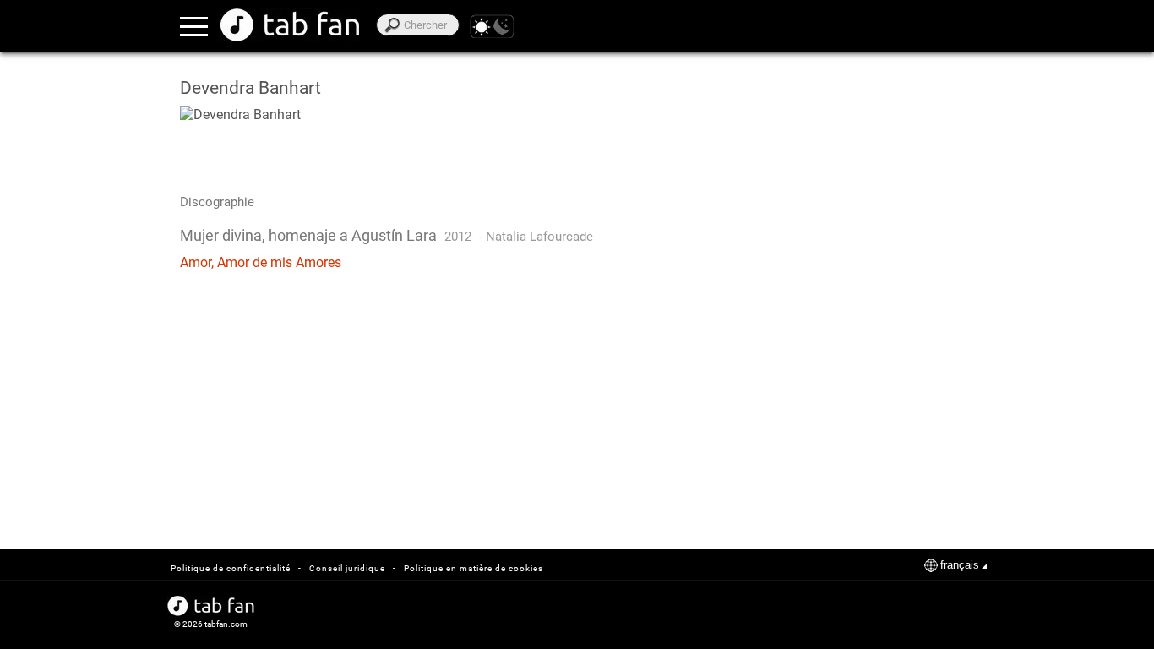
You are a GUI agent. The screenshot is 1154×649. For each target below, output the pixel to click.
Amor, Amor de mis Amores (260, 262)
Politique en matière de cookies (473, 568)
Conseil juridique (347, 568)
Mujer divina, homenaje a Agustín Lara (308, 235)
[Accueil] (289, 24)
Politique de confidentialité (231, 568)
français (959, 565)
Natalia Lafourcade (539, 236)
